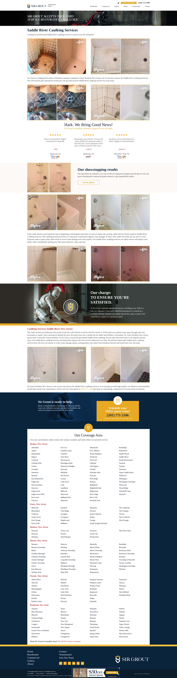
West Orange (124, 520)
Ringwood (93, 592)
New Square (65, 627)
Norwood (93, 460)
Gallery (116, 6)
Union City (94, 534)
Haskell (63, 583)
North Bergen (66, 537)
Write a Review (118, 3)
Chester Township (38, 563)
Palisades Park (95, 472)
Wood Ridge (123, 488)
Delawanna (35, 595)
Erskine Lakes (36, 601)
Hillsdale (64, 472)
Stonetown (123, 580)
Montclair (93, 508)
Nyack (63, 630)
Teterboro (122, 469)
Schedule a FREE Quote (128, 3)
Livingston (64, 517)
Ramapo (93, 621)
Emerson (34, 488)
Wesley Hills (123, 630)
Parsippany (94, 569)
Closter (34, 466)
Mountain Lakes (96, 563)
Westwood (123, 485)
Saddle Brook (124, 454)
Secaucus (93, 531)
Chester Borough (37, 560)
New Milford (94, 451)
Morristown (94, 554)
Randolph (122, 544)
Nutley (92, 517)
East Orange (35, 520)
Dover (33, 566)
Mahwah (64, 491)
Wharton (122, 569)
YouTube (73, 663)
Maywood (64, 494)
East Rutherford (37, 479)
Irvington (64, 514)
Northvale (93, 457)
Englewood (35, 491)
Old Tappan (94, 466)
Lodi (62, 485)
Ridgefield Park (95, 488)
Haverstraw (35, 634)
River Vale (94, 497)
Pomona (93, 618)
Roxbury (122, 557)
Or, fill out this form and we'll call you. (118, 419)
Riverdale (122, 547)
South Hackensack (126, 460)
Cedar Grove (36, 517)
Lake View (65, 589)
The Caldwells (124, 508)
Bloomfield (35, 511)
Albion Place (36, 580)
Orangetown (65, 637)
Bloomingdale (36, 589)
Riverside (93, 595)
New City (64, 621)
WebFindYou (146, 673)
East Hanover (36, 569)
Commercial (105, 6)
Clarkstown (35, 621)
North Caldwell (95, 514)
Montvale (64, 500)
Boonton (34, 544)
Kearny (63, 534)
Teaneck (122, 463)
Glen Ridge (65, 511)
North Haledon (66, 595)
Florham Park (36, 572)
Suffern (122, 609)
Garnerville (35, 627)
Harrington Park (66, 463)
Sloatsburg (94, 624)
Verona (121, 514)
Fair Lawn (35, 497)
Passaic (63, 598)
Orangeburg (65, 634)
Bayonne (34, 531)
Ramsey (93, 482)
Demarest (34, 472)
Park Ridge (94, 479)
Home (30, 651)
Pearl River (94, 612)
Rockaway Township (126, 554)
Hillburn (34, 637)
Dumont (34, 476)
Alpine (33, 451)
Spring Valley (95, 634)
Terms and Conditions (51, 673)
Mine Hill (64, 572)
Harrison (34, 534)
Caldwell (34, 514)
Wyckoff (122, 494)
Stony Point (94, 637)
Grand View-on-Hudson (40, 630)
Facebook (65, 663)
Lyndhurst (64, 488)
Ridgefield (93, 485)
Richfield (93, 589)
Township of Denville (127, 560)
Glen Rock (65, 457)
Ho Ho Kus (65, 476)
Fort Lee (64, 448)
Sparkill (93, 630)
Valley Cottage (124, 627)
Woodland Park (124, 595)
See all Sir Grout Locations (69, 641)
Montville (93, 544)
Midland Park (66, 497)
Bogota (34, 457)
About (125, 6)
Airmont (34, 609)
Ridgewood (94, 491)
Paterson (64, 601)
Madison (64, 563)
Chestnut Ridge (37, 618)
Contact (147, 6)
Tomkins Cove (124, 621)
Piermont (93, 615)
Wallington (123, 479)
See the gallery (89, 182)
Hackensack (65, 460)
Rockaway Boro (125, 550)
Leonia (63, 479)
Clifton (34, 592)
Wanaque (122, 586)
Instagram (60, 663)
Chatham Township (38, 557)
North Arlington (95, 454)
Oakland (93, 463)
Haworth (64, 469)
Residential (93, 6)
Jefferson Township (68, 550)
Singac (92, 598)
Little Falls (65, 592)
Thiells (121, 618)
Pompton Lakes (95, 583)
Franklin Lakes (66, 451)
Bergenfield (35, 454)
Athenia (34, 586)
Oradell (92, 469)
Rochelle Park (95, 500)
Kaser (63, 609)
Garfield (64, 454)
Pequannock (94, 572)
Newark (93, 511)
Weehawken (94, 537)
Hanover (64, 544)
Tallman (122, 612)
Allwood (34, 583)
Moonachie (94, 448)
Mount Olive (94, 560)
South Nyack (94, 627)
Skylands (93, 601)
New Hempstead (67, 624)
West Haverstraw (125, 634)
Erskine (34, 598)
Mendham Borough (68, 566)
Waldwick (122, 476)
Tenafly (122, 466)
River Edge (94, 494)
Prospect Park (95, 586)
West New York (125, 531)
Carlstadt (34, 460)
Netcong (93, 566)
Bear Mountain (36, 612)
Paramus (93, 476)
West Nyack (123, 637)
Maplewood (65, 520)
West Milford (124, 592)
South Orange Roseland (98, 523)
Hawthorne (65, 586)
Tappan (121, 615)
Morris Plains (95, 547)
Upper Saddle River (126, 472)
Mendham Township (68, 569)
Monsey (64, 612)
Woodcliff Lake (125, 491)
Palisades (93, 609)
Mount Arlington (96, 557)
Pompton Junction (96, 580)
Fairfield (64, 508)
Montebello (65, 615)
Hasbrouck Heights (68, 466)
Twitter (69, 663)
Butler (33, 550)
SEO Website (138, 673)
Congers (34, 624)
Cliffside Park (36, 463)
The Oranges (124, 511)
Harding (64, 547)
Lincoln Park (65, 557)
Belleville (34, 508)
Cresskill (34, 469)
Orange (92, 520)
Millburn (64, 523)
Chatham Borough (38, 554)
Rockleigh (123, 448)
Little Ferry (65, 482)
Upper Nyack (124, 624)
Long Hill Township (68, 560)
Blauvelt (34, 615)
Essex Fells (35, 523)
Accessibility (30, 673)
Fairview (34, 500)
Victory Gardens (125, 563)
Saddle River (124, 457)
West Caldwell (124, 517)
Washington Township (127, 482)
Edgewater (35, 482)
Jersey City (65, 531)
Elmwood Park (36, 485)
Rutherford (123, 451)
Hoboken (34, 537)
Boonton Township (38, 547)
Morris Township (96, 550)
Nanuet (63, 618)
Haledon (64, 580)
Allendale (35, 448)
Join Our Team (66, 657)
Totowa (122, 583)
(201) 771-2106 (144, 3)
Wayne (121, 589)
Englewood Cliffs (37, 494)
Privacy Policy (40, 673)
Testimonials (136, 6)
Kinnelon (64, 554)
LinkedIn (78, 663)
